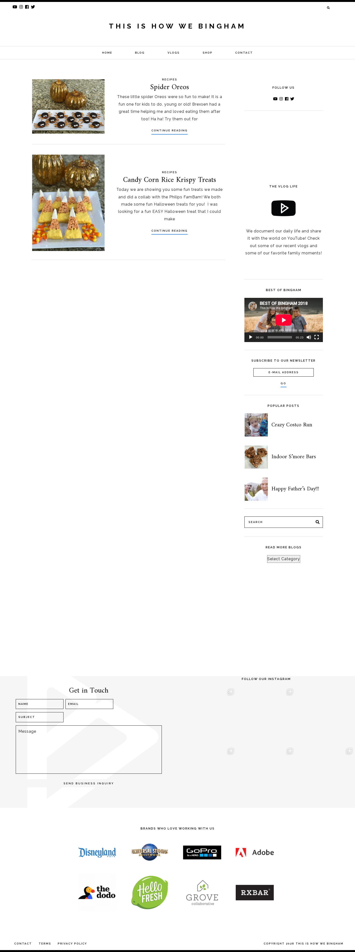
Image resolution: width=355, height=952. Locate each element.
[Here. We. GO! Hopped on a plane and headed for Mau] (266, 715)
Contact (244, 52)
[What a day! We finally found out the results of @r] (266, 774)
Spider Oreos (169, 87)
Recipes (169, 79)
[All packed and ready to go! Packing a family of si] (325, 715)
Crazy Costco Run (291, 425)
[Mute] (308, 337)
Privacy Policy (72, 943)
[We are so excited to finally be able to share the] (325, 774)
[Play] (250, 337)
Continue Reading (169, 130)
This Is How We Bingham (177, 26)
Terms (45, 943)
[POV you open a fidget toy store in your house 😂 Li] (207, 774)
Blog (140, 52)
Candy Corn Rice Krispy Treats (169, 180)
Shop (208, 52)
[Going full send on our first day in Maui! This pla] (207, 715)
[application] (283, 320)
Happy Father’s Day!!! (295, 489)
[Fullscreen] (316, 337)
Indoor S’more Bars (293, 457)
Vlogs (174, 52)
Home (107, 52)
